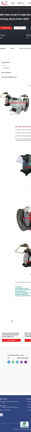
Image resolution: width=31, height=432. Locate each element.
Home (1, 8)
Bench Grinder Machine (15, 8)
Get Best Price (6, 28)
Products (6, 8)
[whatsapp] (13, 362)
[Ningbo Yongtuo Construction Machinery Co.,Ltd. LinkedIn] (1, 414)
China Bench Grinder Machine (20, 429)
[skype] (17, 362)
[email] (9, 362)
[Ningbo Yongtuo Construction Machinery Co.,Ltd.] (5, 2)
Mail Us (20, 28)
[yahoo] (25, 362)
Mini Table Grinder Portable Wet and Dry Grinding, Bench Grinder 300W (11, 334)
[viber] (21, 362)
